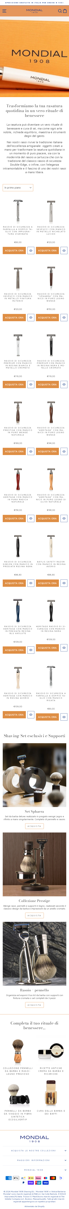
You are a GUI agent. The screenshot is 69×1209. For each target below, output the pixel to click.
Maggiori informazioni (33, 1160)
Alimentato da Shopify (34, 1206)
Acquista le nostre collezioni (33, 1151)
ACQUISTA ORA (14, 250)
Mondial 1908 (33, 1170)
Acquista (34, 826)
